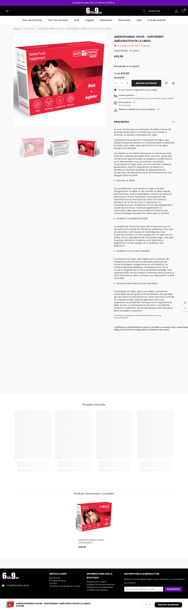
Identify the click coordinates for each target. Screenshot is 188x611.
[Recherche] (157, 11)
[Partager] (172, 83)
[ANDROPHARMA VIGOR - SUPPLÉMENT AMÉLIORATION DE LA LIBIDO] (94, 517)
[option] (59, 81)
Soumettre (173, 589)
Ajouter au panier (145, 83)
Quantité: (119, 77)
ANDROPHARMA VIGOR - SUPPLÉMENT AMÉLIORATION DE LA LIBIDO (94, 541)
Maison (17, 28)
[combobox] (159, 11)
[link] (166, 83)
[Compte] (176, 11)
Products (29, 28)
